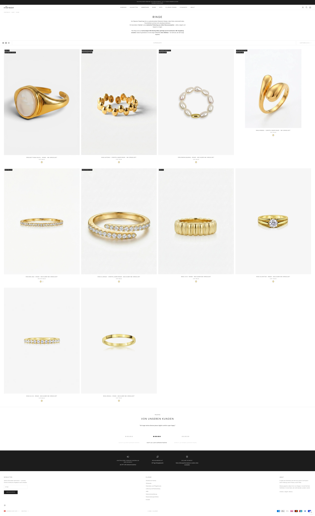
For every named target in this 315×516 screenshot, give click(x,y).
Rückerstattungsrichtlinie (152, 497)
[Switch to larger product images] (3, 43)
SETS (160, 7)
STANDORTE (183, 7)
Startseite (7, 12)
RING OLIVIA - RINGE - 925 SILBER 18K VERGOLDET (41, 396)
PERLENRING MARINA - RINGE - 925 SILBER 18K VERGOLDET (196, 157)
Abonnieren (10, 492)
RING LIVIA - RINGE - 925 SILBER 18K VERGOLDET (196, 276)
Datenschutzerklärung (151, 494)
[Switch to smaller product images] (6, 43)
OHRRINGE (123, 7)
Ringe (17, 12)
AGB (147, 491)
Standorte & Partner (151, 480)
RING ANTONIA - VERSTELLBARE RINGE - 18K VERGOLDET (118, 157)
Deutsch (24, 511)
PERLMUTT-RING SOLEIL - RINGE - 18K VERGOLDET (41, 157)
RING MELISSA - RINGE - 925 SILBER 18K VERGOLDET (42, 276)
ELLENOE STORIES (171, 7)
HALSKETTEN (134, 7)
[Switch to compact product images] (9, 43)
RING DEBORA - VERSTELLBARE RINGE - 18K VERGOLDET (273, 130)
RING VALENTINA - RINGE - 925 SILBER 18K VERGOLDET (273, 276)
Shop (13, 12)
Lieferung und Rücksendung (153, 489)
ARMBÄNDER (145, 7)
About (282, 477)
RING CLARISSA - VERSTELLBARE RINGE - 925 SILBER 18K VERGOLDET (119, 276)
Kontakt (148, 499)
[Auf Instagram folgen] (5, 505)
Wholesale (148, 483)
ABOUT (193, 7)
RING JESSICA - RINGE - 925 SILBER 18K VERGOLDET (119, 396)
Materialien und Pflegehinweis (153, 486)
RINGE (154, 7)
